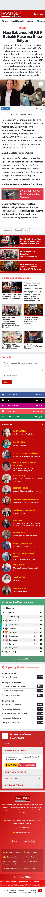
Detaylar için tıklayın (22, 659)
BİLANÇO (17, 580)
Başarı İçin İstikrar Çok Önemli (25, 536)
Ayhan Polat (19, 565)
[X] (16, 841)
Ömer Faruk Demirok (22, 544)
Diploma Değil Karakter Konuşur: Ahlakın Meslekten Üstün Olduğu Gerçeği (27, 525)
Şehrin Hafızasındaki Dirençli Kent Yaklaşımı (27, 480)
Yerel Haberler (18, 21)
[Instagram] (20, 841)
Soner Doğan (19, 588)
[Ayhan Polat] (6, 568)
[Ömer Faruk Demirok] (6, 545)
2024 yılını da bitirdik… (23, 591)
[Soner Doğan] (6, 590)
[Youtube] (25, 841)
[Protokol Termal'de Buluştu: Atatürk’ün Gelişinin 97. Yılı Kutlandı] (33, 310)
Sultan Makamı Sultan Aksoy (26, 499)
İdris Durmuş (19, 476)
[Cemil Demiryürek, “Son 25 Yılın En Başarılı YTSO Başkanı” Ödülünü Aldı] (12, 287)
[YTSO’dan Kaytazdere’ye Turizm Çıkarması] (33, 337)
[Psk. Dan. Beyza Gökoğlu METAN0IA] (6, 466)
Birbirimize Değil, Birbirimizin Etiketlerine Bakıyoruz (25, 469)
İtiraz (26, 230)
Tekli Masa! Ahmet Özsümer (26, 510)
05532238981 (24, 828)
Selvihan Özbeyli (21, 577)
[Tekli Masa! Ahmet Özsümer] (6, 512)
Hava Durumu (32, 852)
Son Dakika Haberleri (13, 868)
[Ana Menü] (41, 14)
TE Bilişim (28, 877)
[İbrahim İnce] (6, 534)
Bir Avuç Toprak (19, 445)
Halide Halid (19, 442)
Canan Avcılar (19, 431)
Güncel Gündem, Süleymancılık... (27, 491)
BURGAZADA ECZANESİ (15, 750)
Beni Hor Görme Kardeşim (24, 547)
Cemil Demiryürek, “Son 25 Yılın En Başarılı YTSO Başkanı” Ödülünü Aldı (11, 296)
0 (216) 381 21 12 (28, 765)
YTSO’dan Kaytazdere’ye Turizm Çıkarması (33, 346)
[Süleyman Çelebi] (6, 490)
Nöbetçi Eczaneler (13, 852)
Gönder (7, 382)
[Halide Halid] (6, 444)
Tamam (41, 885)
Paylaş (7, 108)
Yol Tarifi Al (12, 765)
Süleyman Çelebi (20, 488)
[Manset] (11, 14)
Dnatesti (18, 230)
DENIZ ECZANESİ (12, 779)
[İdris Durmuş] (6, 479)
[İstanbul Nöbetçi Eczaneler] (42, 736)
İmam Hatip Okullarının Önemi (26, 502)
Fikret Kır (17, 520)
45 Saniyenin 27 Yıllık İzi (23, 434)
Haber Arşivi (31, 868)
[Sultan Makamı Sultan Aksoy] (6, 501)
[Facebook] (12, 841)
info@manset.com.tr (24, 832)
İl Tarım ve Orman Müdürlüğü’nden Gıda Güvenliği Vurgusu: (11, 346)
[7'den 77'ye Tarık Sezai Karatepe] (6, 455)
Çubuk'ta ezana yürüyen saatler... (27, 456)
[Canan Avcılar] (6, 433)
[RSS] (33, 841)
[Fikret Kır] (6, 523)
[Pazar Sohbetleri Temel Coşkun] (6, 557)
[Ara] (38, 14)
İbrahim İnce (19, 533)
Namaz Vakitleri (12, 857)
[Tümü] (42, 425)
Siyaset (30, 21)
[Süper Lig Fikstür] (42, 667)
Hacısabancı (7, 230)
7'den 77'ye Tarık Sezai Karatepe (28, 453)
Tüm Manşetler (32, 861)
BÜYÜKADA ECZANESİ (14, 785)
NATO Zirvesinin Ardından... (25, 559)
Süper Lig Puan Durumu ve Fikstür (10, 863)
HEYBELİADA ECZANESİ (15, 772)
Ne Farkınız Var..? (20, 513)
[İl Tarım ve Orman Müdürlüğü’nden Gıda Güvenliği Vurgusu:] (12, 337)
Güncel (5, 21)
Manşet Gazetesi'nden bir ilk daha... (25, 569)
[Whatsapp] (29, 841)
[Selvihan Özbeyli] (6, 579)
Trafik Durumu (31, 857)
